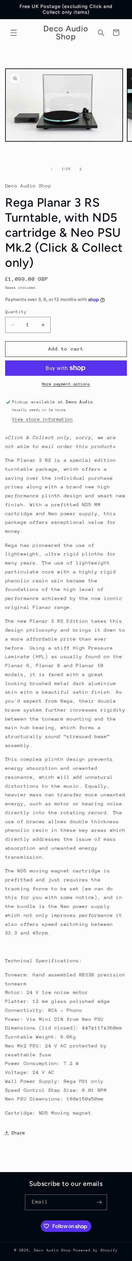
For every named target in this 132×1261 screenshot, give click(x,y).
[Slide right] (80, 169)
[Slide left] (52, 169)
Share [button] (18, 1132)
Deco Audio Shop (52, 1250)
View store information (42, 419)
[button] (13, 32)
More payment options (66, 384)
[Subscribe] (99, 1202)
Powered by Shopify (95, 1250)
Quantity (16, 311)
